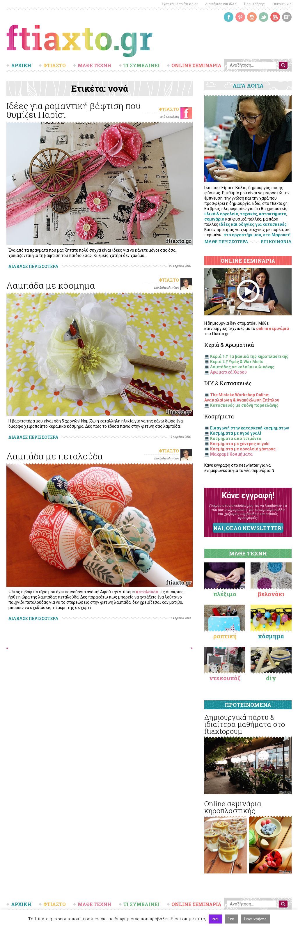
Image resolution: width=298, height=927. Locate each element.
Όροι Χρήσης (254, 4)
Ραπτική (225, 636)
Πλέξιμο (224, 594)
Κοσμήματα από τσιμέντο (235, 438)
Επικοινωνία (282, 4)
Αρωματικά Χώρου (228, 372)
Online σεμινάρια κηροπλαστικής (232, 807)
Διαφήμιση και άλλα (221, 4)
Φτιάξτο (169, 109)
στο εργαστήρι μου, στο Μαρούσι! (257, 234)
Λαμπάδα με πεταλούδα (54, 456)
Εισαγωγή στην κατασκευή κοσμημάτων (249, 428)
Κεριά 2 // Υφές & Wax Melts (236, 361)
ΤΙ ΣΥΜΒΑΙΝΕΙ (141, 65)
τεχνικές (248, 214)
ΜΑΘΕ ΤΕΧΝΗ (94, 65)
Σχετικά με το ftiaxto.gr (180, 4)
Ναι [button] (215, 918)
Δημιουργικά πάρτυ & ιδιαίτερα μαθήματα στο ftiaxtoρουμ (244, 724)
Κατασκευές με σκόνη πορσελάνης (244, 405)
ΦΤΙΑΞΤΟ (54, 65)
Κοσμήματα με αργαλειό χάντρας (243, 449)
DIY (271, 678)
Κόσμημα (271, 636)
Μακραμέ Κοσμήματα (231, 454)
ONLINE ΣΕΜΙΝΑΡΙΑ (196, 65)
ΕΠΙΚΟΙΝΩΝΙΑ (276, 242)
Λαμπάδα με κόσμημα (50, 285)
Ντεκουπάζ (225, 678)
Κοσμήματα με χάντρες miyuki (239, 443)
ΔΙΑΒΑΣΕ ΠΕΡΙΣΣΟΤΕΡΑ (33, 266)
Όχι (231, 918)
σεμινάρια (214, 219)
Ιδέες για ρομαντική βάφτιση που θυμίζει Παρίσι (73, 110)
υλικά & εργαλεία (221, 214)
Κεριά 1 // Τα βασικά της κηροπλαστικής (249, 356)
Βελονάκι (271, 594)
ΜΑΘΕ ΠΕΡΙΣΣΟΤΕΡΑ (226, 241)
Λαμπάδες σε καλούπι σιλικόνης (242, 367)
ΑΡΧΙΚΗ (21, 65)
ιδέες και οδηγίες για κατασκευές (253, 224)
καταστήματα (272, 214)
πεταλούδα (147, 591)
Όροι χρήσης (255, 918)
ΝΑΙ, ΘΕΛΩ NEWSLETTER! (248, 528)
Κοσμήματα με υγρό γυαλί (235, 433)
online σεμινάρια (272, 328)
